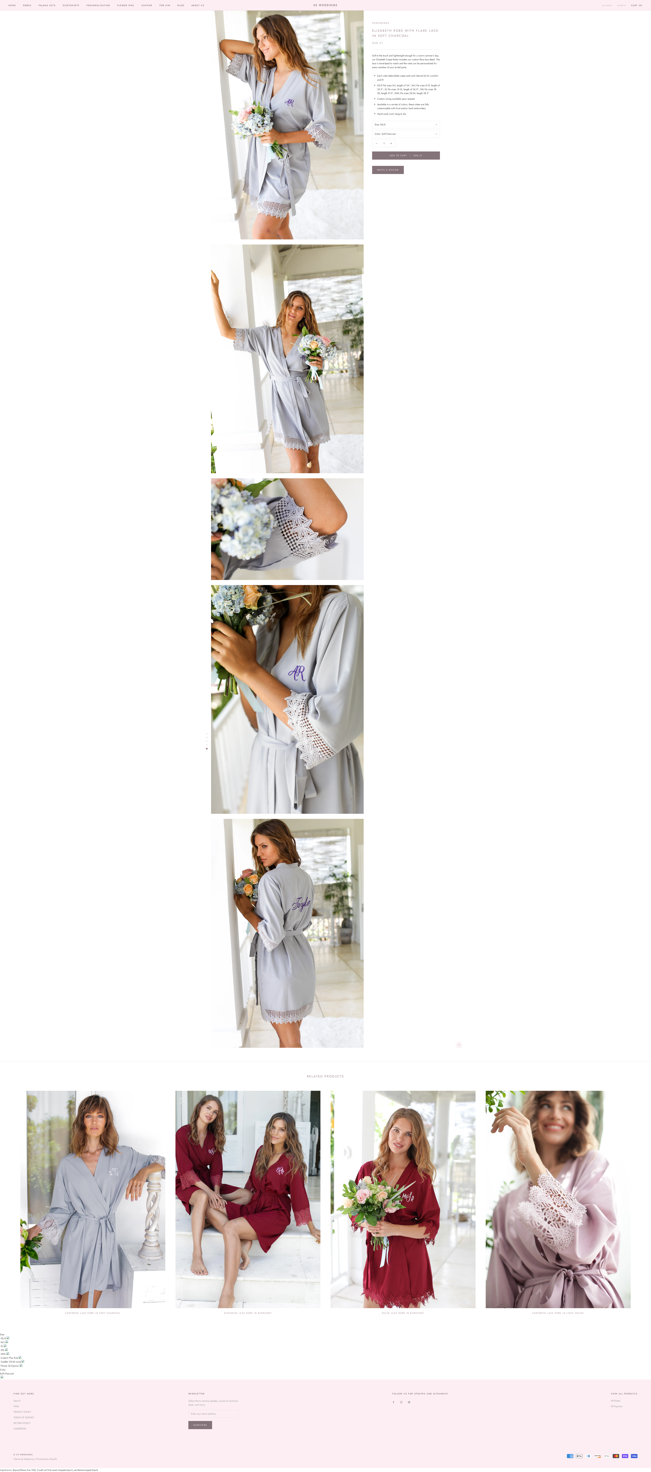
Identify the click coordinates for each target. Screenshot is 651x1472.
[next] (640, 1201)
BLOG (180, 5)
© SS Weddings (23, 1454)
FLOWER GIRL (125, 5)
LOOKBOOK (20, 1428)
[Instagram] (401, 1402)
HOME (12, 5)
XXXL (3, 1354)
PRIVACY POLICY (22, 1412)
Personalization (98, 5)
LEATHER (146, 5)
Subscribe (200, 1425)
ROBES (27, 5)
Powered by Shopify (47, 1459)
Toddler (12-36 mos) (11, 1361)
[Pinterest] (409, 1402)
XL (2, 1346)
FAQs (16, 1406)
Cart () (637, 5)
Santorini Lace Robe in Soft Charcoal (92, 1313)
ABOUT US (197, 5)
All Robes (615, 1400)
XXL (3, 1350)
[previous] (10, 1201)
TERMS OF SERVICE (24, 1417)
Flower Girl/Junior (10, 1365)
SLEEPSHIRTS (71, 5)
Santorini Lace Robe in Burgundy (248, 1313)
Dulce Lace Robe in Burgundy (403, 1313)
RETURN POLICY (22, 1423)
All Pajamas (617, 1406)
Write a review (388, 169)
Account (607, 5)
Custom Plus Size (10, 1357)
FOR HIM (165, 5)
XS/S (4, 1338)
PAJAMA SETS (47, 5)
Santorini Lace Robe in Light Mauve (558, 1313)
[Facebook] (393, 1402)
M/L (3, 1342)
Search (621, 5)
